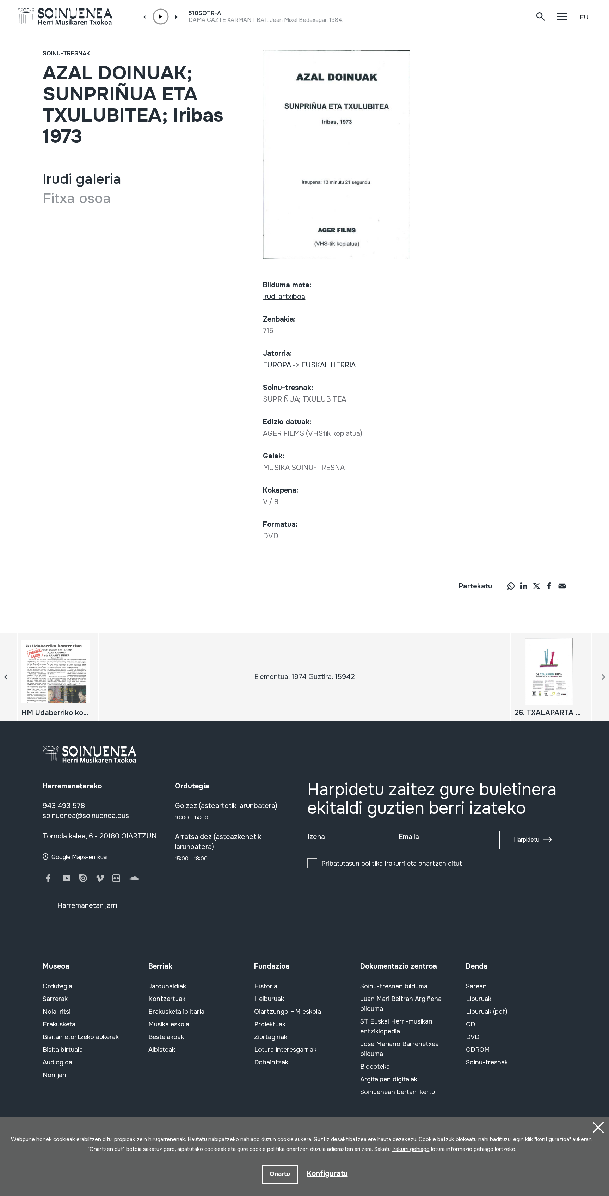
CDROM (478, 1050)
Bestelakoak (166, 1037)
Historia (265, 986)
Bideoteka (375, 1066)
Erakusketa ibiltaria (176, 1011)
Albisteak (161, 1050)
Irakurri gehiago (411, 1149)
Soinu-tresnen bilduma (393, 986)
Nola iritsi (56, 1011)
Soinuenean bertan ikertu (397, 1092)
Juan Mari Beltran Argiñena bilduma (401, 1004)
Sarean (476, 986)
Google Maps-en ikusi (79, 857)
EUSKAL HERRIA (328, 365)
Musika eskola (168, 1024)
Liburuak (478, 999)
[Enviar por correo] (561, 585)
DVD (472, 1037)
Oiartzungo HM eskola (287, 1011)
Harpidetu (526, 839)
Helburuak (269, 999)
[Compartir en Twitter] (536, 585)
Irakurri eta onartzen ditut (391, 863)
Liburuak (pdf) (487, 1011)
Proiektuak (269, 1024)
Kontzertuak (166, 999)
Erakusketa (59, 1024)
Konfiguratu (327, 1173)
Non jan (54, 1075)
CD (470, 1024)
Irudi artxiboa (284, 296)
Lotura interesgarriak (285, 1050)
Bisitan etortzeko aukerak (81, 1037)
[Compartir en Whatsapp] (511, 585)
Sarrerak (55, 999)
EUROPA (277, 365)
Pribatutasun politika (352, 863)
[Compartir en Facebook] (549, 585)
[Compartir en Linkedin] (523, 585)
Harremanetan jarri (87, 905)
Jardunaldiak (167, 986)
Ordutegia (57, 986)
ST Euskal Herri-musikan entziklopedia (396, 1026)
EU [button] (584, 17)
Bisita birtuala (63, 1050)
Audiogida (57, 1062)
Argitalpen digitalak (388, 1079)
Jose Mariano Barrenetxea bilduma (399, 1049)
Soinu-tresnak (66, 53)
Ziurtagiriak (270, 1037)
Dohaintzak (271, 1062)
